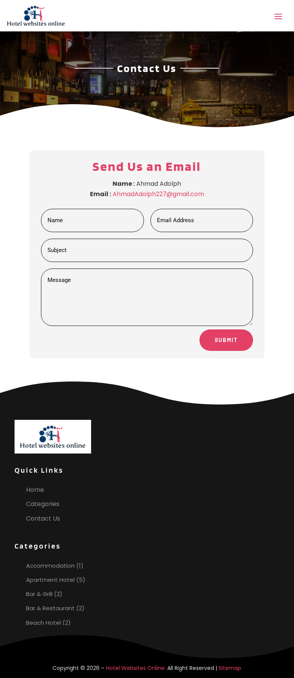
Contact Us (43, 518)
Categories (42, 503)
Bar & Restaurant (50, 608)
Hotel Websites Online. (136, 668)
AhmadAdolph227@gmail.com (158, 194)
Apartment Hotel (50, 580)
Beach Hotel (43, 623)
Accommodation (50, 566)
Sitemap (230, 668)
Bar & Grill (39, 594)
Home (35, 489)
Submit (226, 340)
